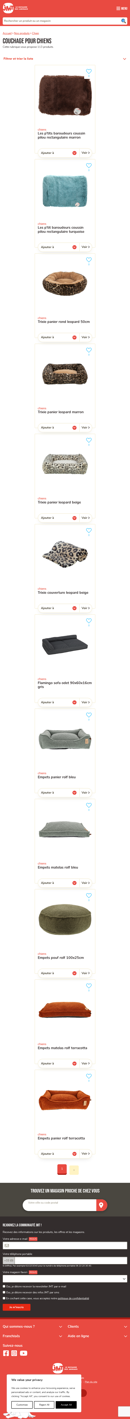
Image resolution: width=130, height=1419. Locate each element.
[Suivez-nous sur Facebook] (6, 1353)
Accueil (7, 33)
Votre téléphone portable (17, 1254)
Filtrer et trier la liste (18, 58)
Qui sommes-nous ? (19, 1326)
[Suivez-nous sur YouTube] (23, 1353)
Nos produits (22, 33)
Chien (35, 33)
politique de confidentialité (73, 1298)
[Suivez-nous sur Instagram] (14, 1353)
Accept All (66, 1405)
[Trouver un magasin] (101, 1205)
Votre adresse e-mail (15, 1239)
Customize (22, 1405)
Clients (73, 1326)
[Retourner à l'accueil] (15, 15)
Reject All (44, 1405)
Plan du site (91, 1382)
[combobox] (65, 20)
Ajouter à (54, 153)
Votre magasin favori (15, 1272)
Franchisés (11, 1336)
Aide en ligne (78, 1336)
